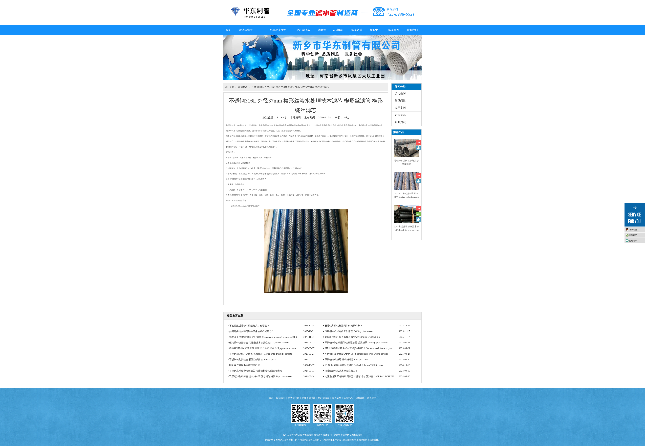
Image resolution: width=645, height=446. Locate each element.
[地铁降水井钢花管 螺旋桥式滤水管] (406, 151)
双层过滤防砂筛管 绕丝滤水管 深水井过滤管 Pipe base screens (260, 376)
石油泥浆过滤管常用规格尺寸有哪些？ (249, 325)
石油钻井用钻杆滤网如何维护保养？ (343, 325)
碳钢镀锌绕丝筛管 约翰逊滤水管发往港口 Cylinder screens (259, 342)
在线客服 (633, 229)
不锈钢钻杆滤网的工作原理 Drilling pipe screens (349, 331)
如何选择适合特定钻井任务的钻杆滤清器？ (251, 331)
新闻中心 (348, 398)
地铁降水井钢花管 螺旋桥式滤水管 (406, 162)
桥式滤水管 (293, 398)
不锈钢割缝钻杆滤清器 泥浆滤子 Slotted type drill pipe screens (260, 354)
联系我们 (371, 398)
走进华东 (336, 398)
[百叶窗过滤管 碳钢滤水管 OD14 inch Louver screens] (406, 217)
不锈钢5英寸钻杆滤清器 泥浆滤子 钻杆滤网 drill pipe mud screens (262, 348)
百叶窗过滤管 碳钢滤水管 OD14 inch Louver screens (406, 228)
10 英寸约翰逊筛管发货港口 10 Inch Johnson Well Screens (354, 365)
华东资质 (360, 398)
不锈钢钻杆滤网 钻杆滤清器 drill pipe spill (346, 359)
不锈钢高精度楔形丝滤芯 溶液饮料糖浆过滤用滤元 (255, 371)
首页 (271, 398)
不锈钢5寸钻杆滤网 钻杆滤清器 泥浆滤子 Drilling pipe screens (356, 342)
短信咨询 (633, 240)
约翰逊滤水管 (308, 398)
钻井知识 (400, 122)
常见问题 (400, 100)
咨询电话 (633, 235)
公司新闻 (400, 93)
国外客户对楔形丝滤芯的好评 (244, 365)
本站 (346, 117)
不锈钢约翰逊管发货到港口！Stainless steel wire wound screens (356, 354)
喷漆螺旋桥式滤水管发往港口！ (341, 371)
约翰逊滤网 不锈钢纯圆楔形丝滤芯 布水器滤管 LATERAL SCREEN (359, 376)
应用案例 (400, 107)
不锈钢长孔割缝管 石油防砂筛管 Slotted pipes (252, 359)
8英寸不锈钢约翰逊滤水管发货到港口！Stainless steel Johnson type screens (362, 348)
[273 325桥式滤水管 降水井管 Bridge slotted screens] (406, 184)
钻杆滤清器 (323, 398)
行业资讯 (400, 115)
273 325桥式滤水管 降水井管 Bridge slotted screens (406, 195)
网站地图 (280, 398)
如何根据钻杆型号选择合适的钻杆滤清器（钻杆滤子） (353, 337)
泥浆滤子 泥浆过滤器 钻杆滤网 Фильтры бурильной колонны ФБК (263, 337)
